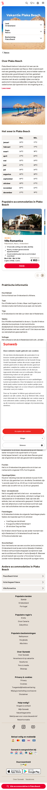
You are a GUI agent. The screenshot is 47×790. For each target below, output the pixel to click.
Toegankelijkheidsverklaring (23, 687)
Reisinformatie (23, 720)
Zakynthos (23, 625)
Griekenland (23, 603)
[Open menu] (43, 3)
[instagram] (23, 728)
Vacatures (23, 662)
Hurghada (23, 640)
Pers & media (23, 665)
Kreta (23, 618)
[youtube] (33, 728)
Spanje (23, 599)
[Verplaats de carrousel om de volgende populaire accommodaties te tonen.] (42, 275)
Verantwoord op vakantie (23, 658)
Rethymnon (23, 636)
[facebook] (14, 728)
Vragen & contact (23, 706)
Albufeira (23, 643)
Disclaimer (23, 694)
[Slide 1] (21, 122)
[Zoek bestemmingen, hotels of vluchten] (26, 3)
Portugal (23, 606)
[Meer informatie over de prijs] (39, 260)
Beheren (23, 445)
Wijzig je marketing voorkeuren (23, 691)
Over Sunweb (23, 655)
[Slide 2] (23, 122)
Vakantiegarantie (23, 713)
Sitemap (23, 669)
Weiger (22, 438)
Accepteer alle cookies (23, 431)
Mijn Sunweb (23, 709)
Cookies (23, 684)
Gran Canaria (23, 621)
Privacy (24, 680)
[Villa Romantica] (22, 239)
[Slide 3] (25, 122)
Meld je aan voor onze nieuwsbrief (23, 716)
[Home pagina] (2, 3)
